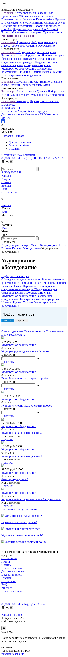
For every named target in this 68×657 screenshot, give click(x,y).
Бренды (42, 111)
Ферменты (35, 84)
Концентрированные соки (17, 35)
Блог (4, 188)
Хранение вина (52, 32)
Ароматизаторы (26, 91)
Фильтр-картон (49, 101)
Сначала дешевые (12, 331)
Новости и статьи (12, 568)
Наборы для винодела (46, 25)
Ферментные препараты (27, 32)
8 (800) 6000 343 (11, 107)
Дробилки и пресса (54, 55)
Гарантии (14, 148)
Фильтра (24, 71)
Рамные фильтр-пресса (45, 299)
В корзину (7, 361)
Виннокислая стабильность (18, 19)
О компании (9, 111)
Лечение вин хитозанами (17, 25)
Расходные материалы (37, 65)
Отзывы (32, 111)
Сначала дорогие (34, 331)
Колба (62, 245)
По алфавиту (14, 334)
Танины (6, 32)
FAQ (43, 114)
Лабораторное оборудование (19, 45)
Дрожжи (60, 19)
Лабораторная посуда (44, 42)
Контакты (52, 114)
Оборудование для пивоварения (36, 52)
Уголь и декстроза (53, 94)
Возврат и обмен (19, 145)
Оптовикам (32, 114)
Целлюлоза (8, 104)
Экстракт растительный (26, 94)
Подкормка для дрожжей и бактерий (35, 29)
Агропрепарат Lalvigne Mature (20, 245)
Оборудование (46, 45)
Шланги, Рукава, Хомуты (46, 71)
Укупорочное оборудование (18, 68)
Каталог (6, 175)
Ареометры (23, 42)
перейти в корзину (12, 653)
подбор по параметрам (15, 276)
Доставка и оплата (12, 114)
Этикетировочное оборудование (21, 75)
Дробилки (50, 282)
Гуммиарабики (45, 19)
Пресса (61, 282)
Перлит (34, 101)
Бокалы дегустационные (39, 16)
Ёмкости (6, 58)
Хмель (47, 84)
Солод (24, 84)
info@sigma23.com (33, 604)
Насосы (17, 58)
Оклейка (6, 29)
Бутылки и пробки (27, 81)
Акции (21, 111)
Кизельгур (22, 101)
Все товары (8, 12)
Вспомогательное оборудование (21, 55)
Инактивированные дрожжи (47, 22)
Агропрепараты (26, 12)
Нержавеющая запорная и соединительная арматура (28, 60)
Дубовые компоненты (15, 22)
